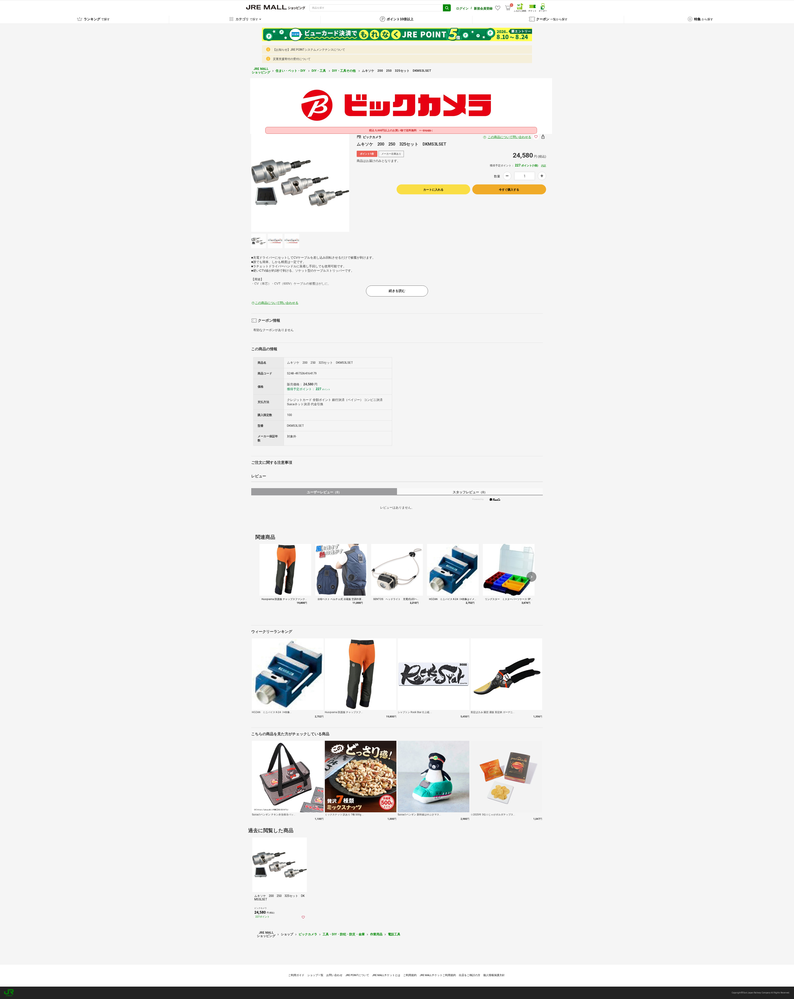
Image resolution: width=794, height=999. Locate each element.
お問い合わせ (334, 975)
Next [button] (304, 183)
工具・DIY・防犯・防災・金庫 (344, 934)
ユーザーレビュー (324, 492)
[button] (531, 577)
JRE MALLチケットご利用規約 (438, 975)
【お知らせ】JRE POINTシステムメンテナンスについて (309, 49)
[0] (508, 8)
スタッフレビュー (470, 492)
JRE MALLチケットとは (386, 975)
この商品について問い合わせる (509, 137)
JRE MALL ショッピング (261, 70)
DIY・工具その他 (344, 71)
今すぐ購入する (509, 189)
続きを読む (397, 291)
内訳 (543, 165)
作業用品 (376, 934)
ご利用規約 (410, 975)
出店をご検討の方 (469, 975)
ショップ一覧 (315, 975)
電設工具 (394, 934)
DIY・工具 (319, 71)
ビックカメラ (308, 934)
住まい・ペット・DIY (291, 71)
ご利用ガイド (296, 975)
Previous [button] (296, 183)
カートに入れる (433, 189)
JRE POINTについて (357, 975)
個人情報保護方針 (494, 975)
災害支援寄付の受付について (292, 59)
